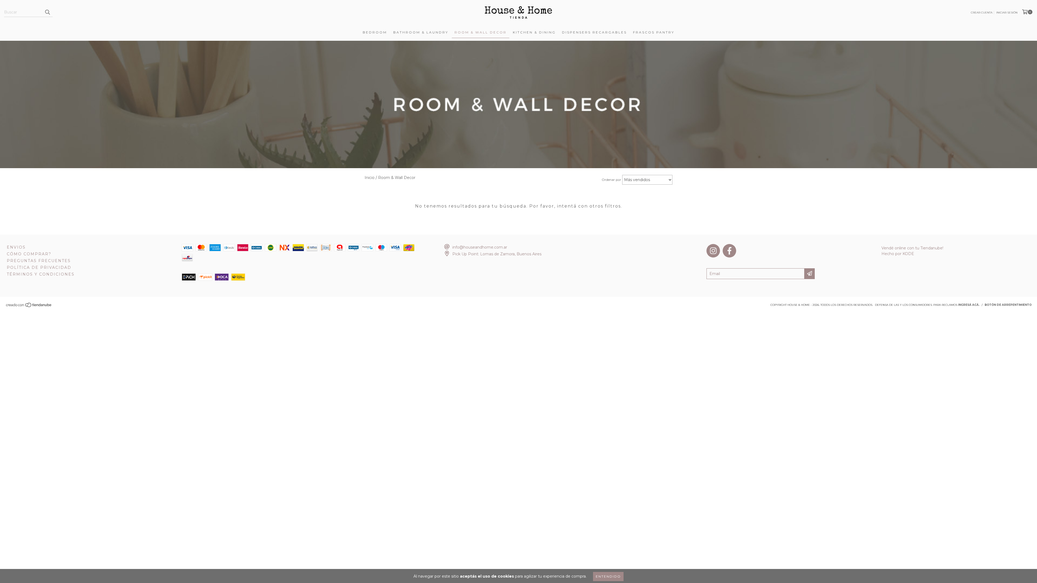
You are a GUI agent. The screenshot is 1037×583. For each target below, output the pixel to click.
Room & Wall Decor (480, 32)
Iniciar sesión (1007, 12)
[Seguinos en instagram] (713, 250)
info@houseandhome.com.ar (479, 247)
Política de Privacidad (39, 267)
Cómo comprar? (29, 254)
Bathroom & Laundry (420, 32)
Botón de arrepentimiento (1008, 305)
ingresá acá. (968, 305)
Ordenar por (611, 180)
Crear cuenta (981, 12)
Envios (16, 247)
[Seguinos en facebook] (729, 250)
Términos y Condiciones (41, 274)
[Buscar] (47, 12)
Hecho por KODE (897, 253)
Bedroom (375, 32)
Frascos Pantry (653, 32)
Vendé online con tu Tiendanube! (912, 248)
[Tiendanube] (29, 306)
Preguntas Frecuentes (39, 260)
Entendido (608, 576)
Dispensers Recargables (594, 32)
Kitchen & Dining (534, 32)
